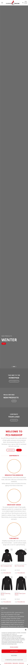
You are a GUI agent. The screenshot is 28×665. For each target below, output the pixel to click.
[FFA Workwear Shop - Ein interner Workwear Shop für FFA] (12, 2)
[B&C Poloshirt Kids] (21, 555)
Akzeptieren (14, 651)
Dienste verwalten (14, 647)
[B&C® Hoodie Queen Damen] (21, 583)
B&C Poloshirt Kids (19, 566)
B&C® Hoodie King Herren (5, 594)
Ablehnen (14, 655)
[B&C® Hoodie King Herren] (7, 583)
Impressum (21, 663)
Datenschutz (15, 663)
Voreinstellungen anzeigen (14, 660)
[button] (25, 630)
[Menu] (2, 3)
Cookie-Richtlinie (8, 663)
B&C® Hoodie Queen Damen (20, 594)
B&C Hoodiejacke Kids (6, 566)
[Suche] (22, 2)
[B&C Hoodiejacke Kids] (7, 555)
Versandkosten (7, 573)
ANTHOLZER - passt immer (14, 612)
